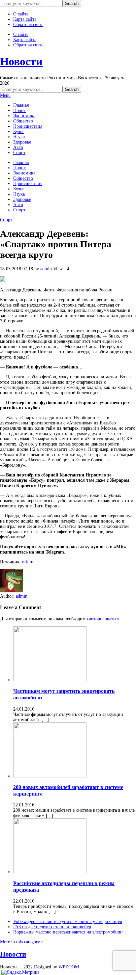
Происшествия (27, 126)
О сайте (20, 14)
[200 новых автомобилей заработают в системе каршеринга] (49, 775)
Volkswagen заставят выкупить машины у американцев (67, 921)
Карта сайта (24, 19)
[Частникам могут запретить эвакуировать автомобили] (49, 679)
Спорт (19, 152)
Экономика (24, 115)
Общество (23, 121)
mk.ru (27, 561)
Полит (19, 110)
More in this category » (22, 941)
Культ (18, 131)
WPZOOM (68, 966)
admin (46, 268)
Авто (18, 147)
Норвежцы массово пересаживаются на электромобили (68, 932)
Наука (19, 136)
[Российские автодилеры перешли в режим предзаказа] (49, 871)
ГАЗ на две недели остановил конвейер (52, 926)
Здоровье (22, 142)
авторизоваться (104, 618)
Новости (21, 61)
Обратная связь (28, 24)
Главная (21, 105)
